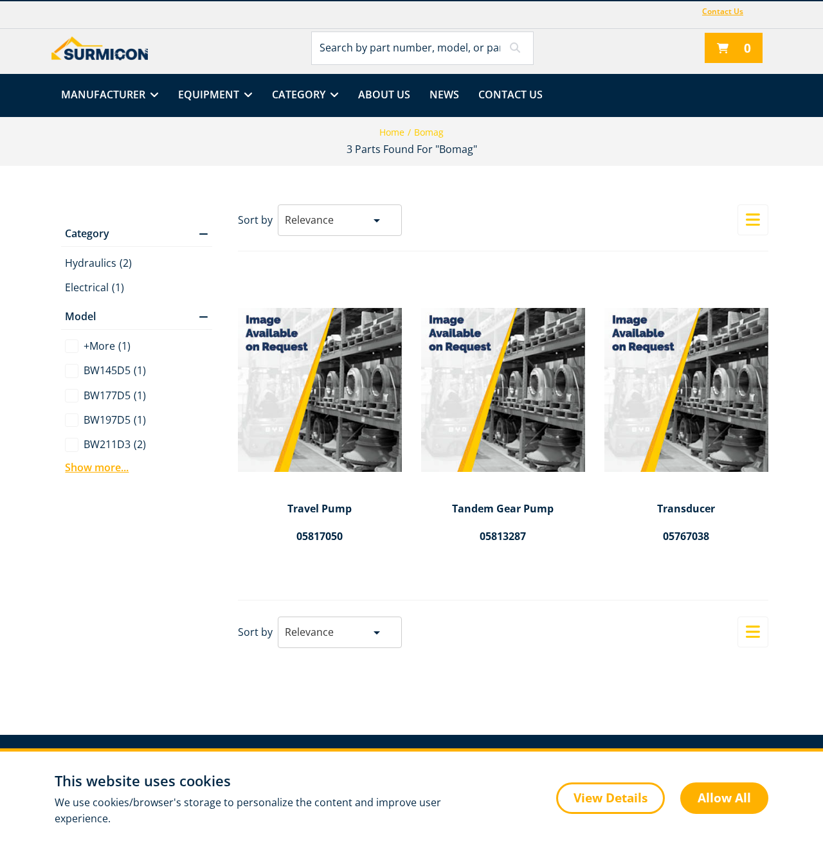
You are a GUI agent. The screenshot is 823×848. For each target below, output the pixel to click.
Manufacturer (103, 94)
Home (391, 132)
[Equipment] (246, 96)
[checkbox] (136, 346)
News (444, 94)
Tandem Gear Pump (503, 509)
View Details (610, 797)
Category (298, 94)
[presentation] (411, 424)
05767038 (686, 536)
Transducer (686, 509)
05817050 (319, 536)
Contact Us (722, 11)
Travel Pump (319, 509)
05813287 (503, 536)
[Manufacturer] (152, 96)
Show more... (97, 467)
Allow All (724, 797)
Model (80, 316)
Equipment (208, 94)
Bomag (429, 132)
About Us (384, 94)
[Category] (332, 96)
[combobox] (339, 216)
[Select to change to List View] (752, 219)
